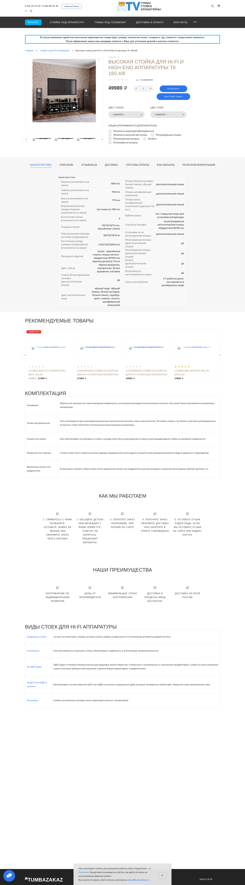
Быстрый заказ (173, 97)
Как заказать (166, 165)
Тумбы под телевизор (110, 22)
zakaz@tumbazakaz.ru (138, 880)
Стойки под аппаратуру (67, 22)
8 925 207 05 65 (32, 6)
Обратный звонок (71, 6)
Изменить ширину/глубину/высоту (133, 131)
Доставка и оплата (150, 22)
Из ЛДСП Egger (34, 666)
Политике (83, 872)
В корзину (173, 89)
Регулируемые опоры (168, 134)
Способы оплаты (137, 165)
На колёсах (32, 700)
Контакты (181, 22)
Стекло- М (114, 57)
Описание (66, 165)
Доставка (111, 165)
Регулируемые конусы (126, 138)
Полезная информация (198, 165)
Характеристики (41, 165)
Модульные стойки (37, 637)
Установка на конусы (125, 142)
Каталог (33, 22)
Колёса (152, 138)
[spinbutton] (143, 88)
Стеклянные (33, 651)
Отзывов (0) (89, 165)
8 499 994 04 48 (50, 6)
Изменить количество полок (130, 134)
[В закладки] (99, 59)
